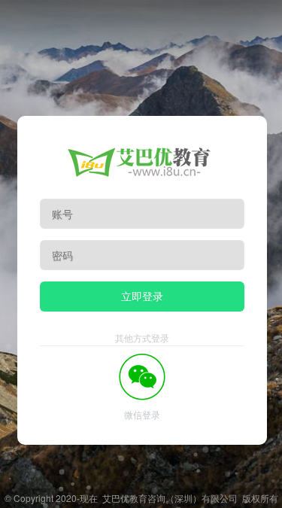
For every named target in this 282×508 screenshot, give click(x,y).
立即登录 (142, 295)
